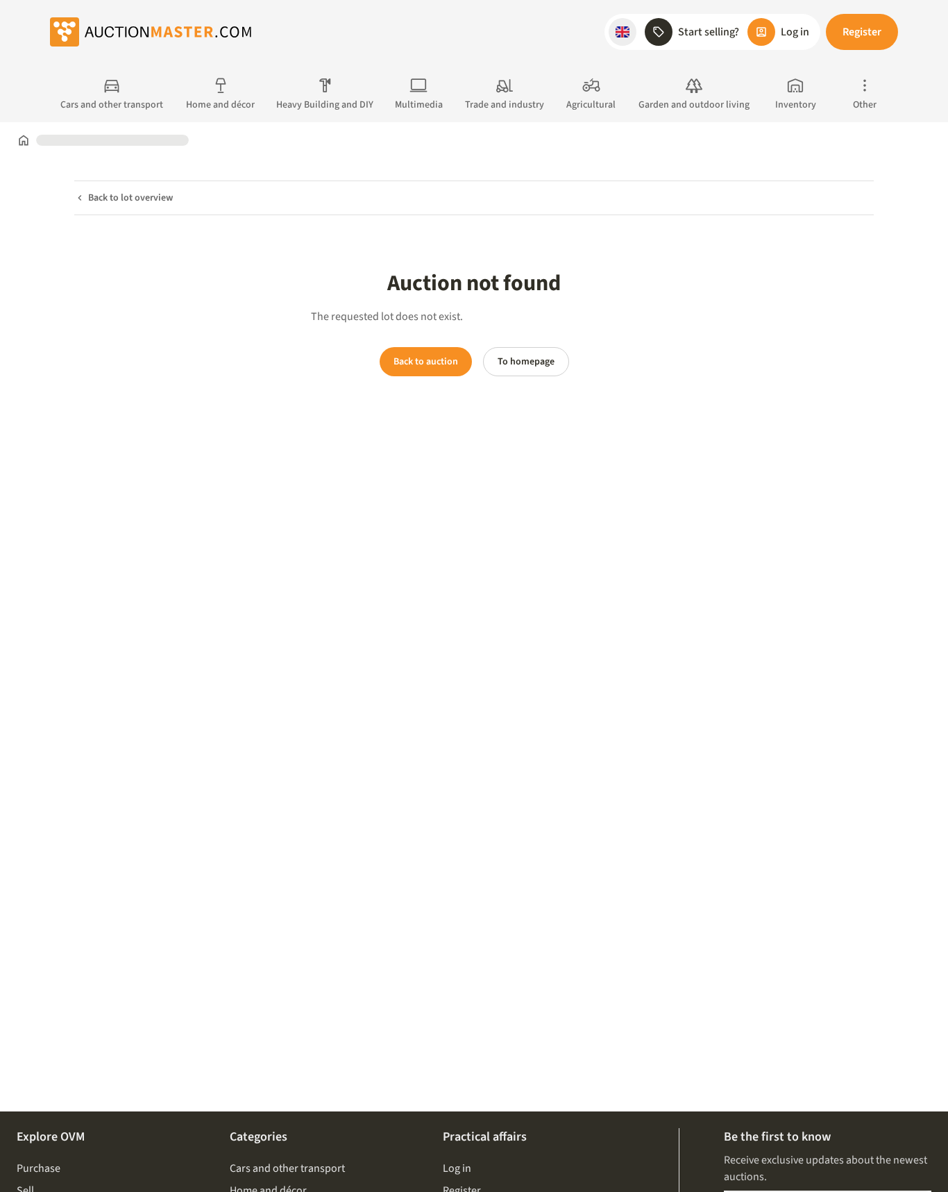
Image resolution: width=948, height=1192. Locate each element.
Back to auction (425, 362)
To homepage (526, 362)
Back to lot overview (130, 198)
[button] (622, 32)
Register (862, 32)
